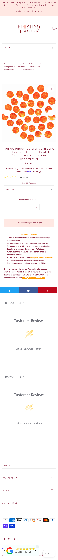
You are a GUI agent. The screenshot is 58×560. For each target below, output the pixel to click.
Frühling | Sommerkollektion (26, 64)
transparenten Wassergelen (41, 257)
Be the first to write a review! (29, 356)
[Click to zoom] (50, 89)
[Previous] (7, 113)
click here (36, 11)
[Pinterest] (14, 539)
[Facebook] (4, 539)
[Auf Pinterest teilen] (47, 290)
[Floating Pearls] (10, 554)
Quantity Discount (29, 183)
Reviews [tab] (10, 302)
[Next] (50, 113)
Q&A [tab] (21, 302)
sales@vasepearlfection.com (33, 278)
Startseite (8, 64)
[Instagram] (9, 539)
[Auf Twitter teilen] (28, 290)
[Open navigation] (5, 29)
